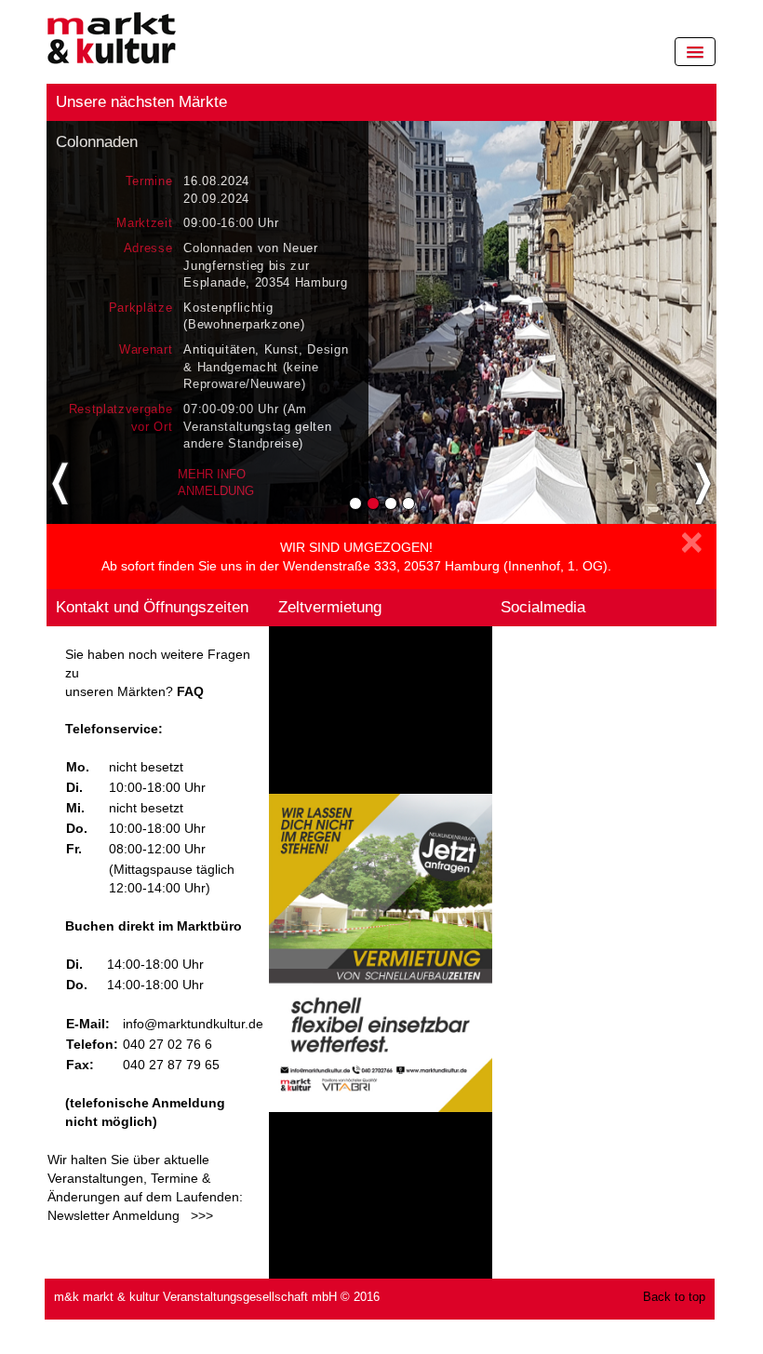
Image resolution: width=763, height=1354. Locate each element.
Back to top (674, 1297)
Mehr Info (212, 474)
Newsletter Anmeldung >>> (130, 1215)
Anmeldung (216, 491)
